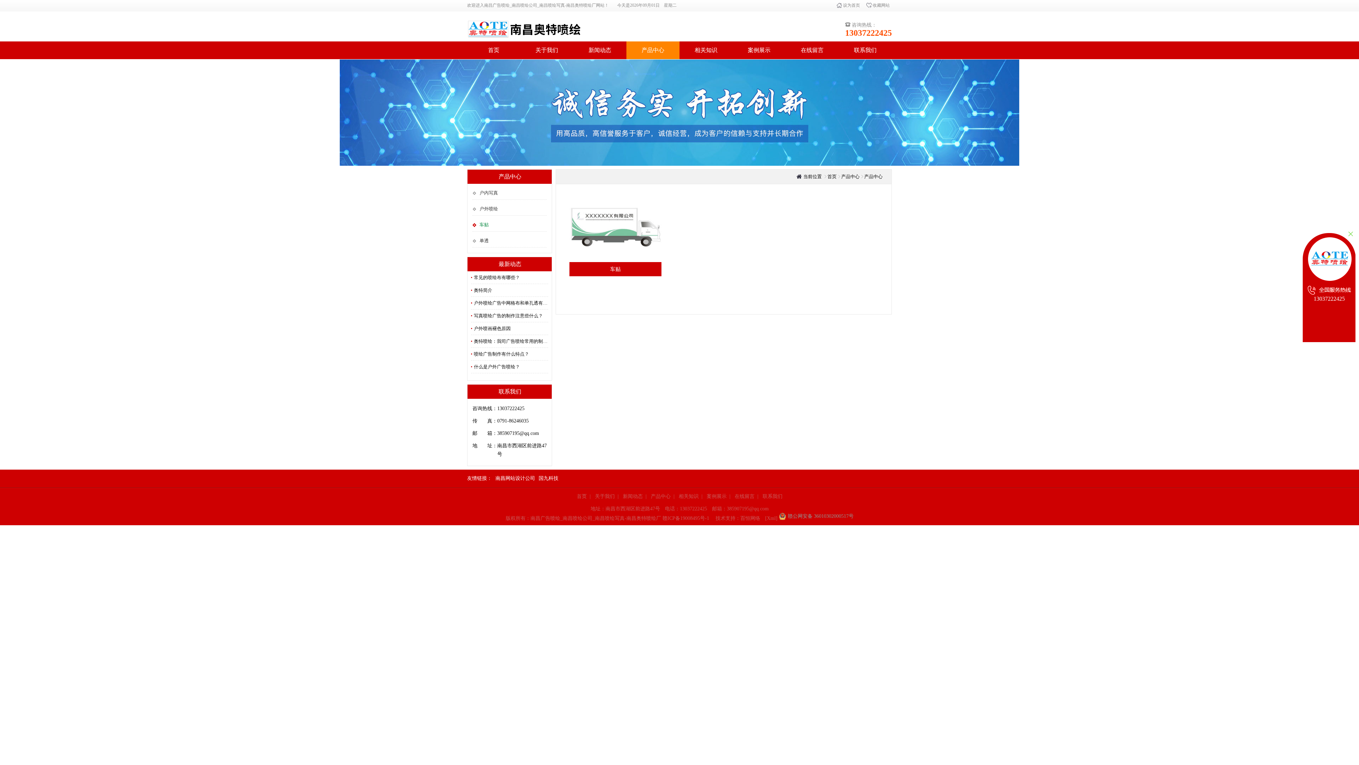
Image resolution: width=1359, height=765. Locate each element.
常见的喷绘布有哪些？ (497, 277)
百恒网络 (750, 518)
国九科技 (548, 478)
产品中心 (653, 50)
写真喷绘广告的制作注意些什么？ (508, 315)
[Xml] (771, 518)
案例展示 (759, 50)
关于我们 (546, 50)
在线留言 (812, 50)
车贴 (484, 224)
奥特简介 (483, 290)
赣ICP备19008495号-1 (686, 518)
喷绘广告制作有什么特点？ (501, 354)
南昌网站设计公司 (515, 478)
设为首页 (851, 5)
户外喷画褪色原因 (492, 328)
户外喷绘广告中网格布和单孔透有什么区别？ (511, 303)
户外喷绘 (489, 208)
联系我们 (865, 50)
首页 (493, 50)
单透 (484, 240)
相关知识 (706, 50)
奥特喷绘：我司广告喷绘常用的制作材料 (511, 341)
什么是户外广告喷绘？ (497, 366)
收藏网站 (881, 5)
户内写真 (489, 193)
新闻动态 (600, 50)
